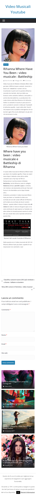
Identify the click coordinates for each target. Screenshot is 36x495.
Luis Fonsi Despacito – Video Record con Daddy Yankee (17, 427)
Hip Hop (6, 64)
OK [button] (18, 492)
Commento (6, 310)
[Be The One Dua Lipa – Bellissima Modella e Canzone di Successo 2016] (18, 451)
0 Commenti (28, 80)
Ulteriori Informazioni (27, 492)
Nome (4, 335)
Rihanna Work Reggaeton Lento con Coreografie (15, 383)
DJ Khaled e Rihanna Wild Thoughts (15, 404)
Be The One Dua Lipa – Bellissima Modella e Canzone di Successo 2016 (17, 462)
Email (3, 344)
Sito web (4, 353)
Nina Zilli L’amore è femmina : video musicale (17, 288)
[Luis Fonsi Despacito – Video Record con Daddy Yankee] (18, 422)
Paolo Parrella (8, 80)
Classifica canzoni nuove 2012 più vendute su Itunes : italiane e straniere (19, 281)
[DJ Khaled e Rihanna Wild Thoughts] (18, 399)
